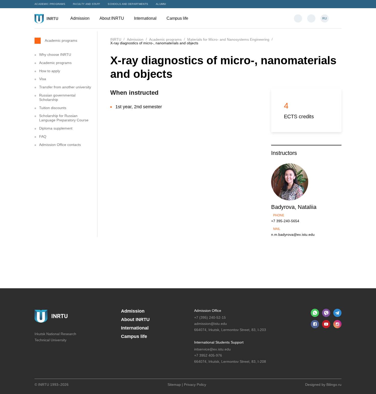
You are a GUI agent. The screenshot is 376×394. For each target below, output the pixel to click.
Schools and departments (128, 4)
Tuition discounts (52, 108)
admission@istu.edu (210, 324)
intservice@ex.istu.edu (212, 349)
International (146, 18)
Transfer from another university (65, 87)
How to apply (49, 71)
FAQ (42, 136)
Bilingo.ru (333, 384)
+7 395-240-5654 (285, 221)
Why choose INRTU (55, 54)
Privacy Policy (195, 384)
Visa (42, 79)
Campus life (178, 18)
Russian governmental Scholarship (57, 97)
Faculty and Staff (86, 4)
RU (324, 18)
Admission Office (207, 310)
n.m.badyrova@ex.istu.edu (293, 234)
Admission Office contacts (60, 145)
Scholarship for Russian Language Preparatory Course (64, 118)
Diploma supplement (55, 128)
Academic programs (50, 4)
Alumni (161, 4)
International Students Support (219, 342)
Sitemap (174, 384)
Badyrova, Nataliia (293, 207)
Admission (80, 18)
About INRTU (112, 18)
